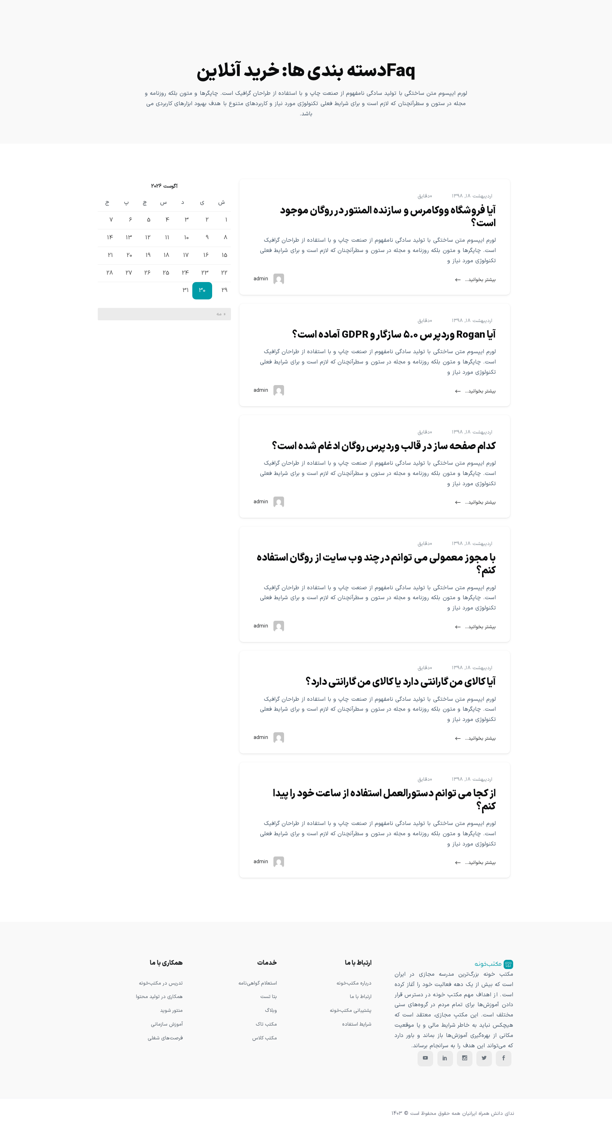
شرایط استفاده (357, 1024)
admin (261, 279)
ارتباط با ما (361, 997)
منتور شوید (171, 1010)
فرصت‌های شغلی (165, 1038)
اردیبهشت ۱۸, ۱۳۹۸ (472, 196)
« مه (221, 314)
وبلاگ (271, 1010)
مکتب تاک (266, 1024)
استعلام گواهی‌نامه (257, 983)
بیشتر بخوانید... (479, 279)
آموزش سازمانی (167, 1024)
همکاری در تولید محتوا (159, 997)
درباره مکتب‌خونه (354, 983)
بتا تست (268, 997)
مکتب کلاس (264, 1038)
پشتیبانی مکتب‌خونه (351, 1010)
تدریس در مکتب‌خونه (160, 983)
